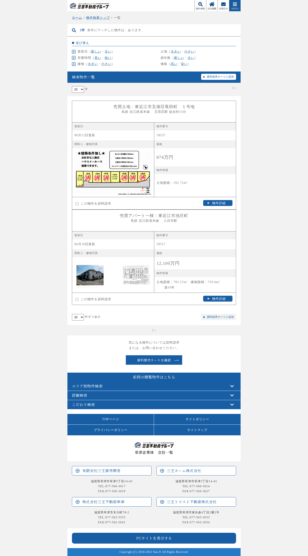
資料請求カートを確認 (154, 360)
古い (108, 51)
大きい (176, 51)
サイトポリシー (197, 419)
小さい (189, 51)
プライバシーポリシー (111, 430)
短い (108, 58)
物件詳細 (219, 203)
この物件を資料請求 (95, 203)
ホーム (77, 17)
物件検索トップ (98, 17)
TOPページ (110, 419)
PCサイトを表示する (154, 538)
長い (97, 58)
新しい (96, 51)
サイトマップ (197, 430)
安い (184, 64)
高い (174, 64)
